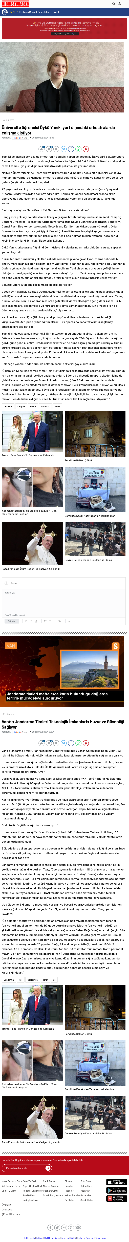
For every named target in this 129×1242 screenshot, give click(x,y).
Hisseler (69, 1190)
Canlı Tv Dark (30, 1181)
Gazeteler (85, 1195)
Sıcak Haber (87, 1200)
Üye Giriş (6, 1204)
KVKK (73, 1238)
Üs (54, 979)
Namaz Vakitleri (51, 1185)
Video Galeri (86, 1185)
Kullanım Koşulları (85, 1238)
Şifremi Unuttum (11, 1214)
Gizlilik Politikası (52, 1238)
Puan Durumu (50, 1190)
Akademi (8, 406)
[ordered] (45, 621)
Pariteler (69, 1200)
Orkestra (45, 406)
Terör (45, 979)
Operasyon (33, 979)
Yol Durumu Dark (11, 1185)
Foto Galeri (86, 1181)
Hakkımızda (29, 1238)
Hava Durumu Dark (12, 1181)
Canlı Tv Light (9, 1190)
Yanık (57, 406)
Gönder (12, 621)
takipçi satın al (30, 1200)
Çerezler (65, 1238)
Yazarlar (85, 1190)
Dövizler (69, 1185)
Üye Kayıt (7, 1209)
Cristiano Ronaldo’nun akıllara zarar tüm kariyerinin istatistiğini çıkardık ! (40, 11)
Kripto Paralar (72, 1195)
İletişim (39, 1238)
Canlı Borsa (49, 1181)
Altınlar (69, 1181)
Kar (20, 979)
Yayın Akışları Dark (32, 1185)
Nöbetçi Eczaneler (33, 1190)
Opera (33, 406)
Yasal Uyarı (100, 1238)
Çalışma (21, 406)
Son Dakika (29, 1195)
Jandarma (9, 979)
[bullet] (50, 621)
